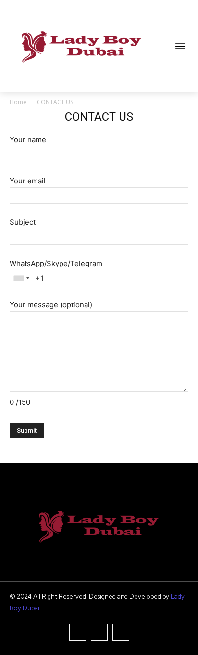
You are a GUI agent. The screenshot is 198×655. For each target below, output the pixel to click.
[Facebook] (77, 632)
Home (18, 102)
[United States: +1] (21, 278)
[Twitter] (120, 632)
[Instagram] (99, 632)
